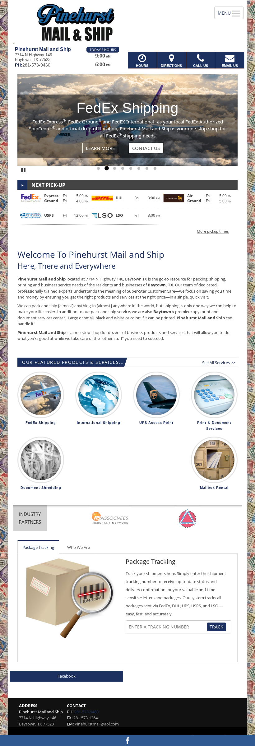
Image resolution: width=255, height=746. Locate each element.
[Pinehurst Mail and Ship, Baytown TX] (127, 23)
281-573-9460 (86, 712)
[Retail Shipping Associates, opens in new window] (110, 518)
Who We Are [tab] (78, 547)
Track (216, 627)
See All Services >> (218, 362)
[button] (127, 213)
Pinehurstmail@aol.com (97, 724)
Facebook (67, 676)
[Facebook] (127, 740)
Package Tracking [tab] (38, 547)
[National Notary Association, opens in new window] (187, 518)
